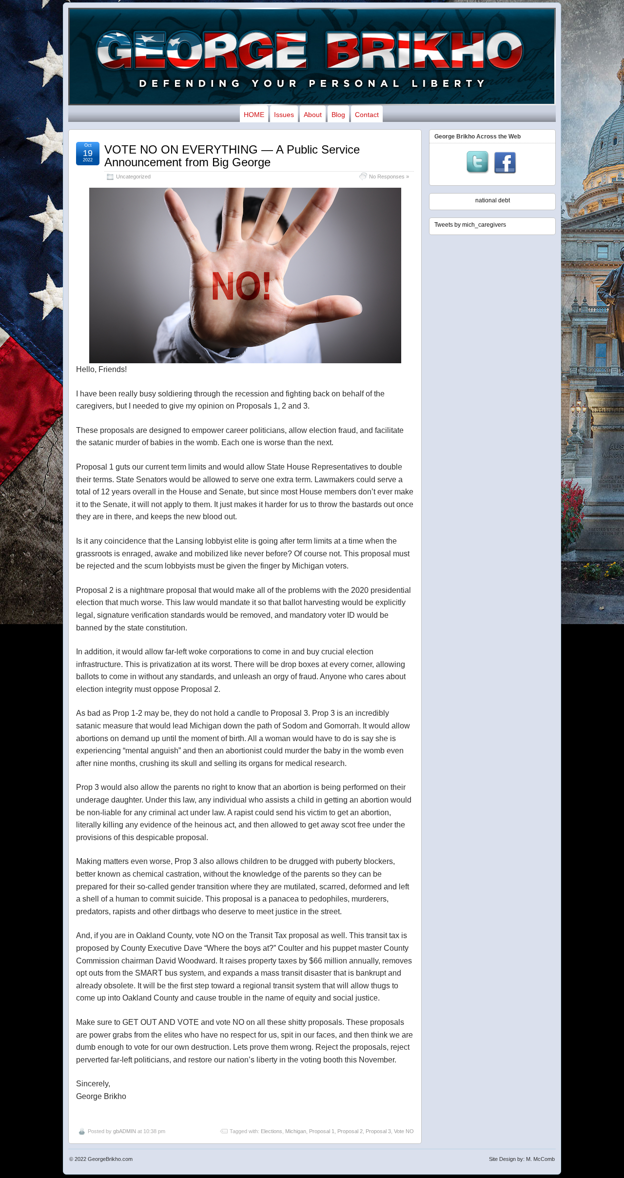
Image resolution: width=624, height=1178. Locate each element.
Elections (271, 1131)
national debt (492, 200)
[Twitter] (477, 163)
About (313, 114)
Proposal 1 (321, 1131)
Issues (284, 114)
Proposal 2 (350, 1131)
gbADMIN (124, 1131)
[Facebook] (505, 163)
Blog (338, 114)
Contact (367, 114)
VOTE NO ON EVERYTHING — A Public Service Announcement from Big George (232, 156)
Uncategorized (133, 176)
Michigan (295, 1131)
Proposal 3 (378, 1131)
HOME (254, 114)
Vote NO (404, 1131)
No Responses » (389, 176)
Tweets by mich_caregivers (470, 224)
